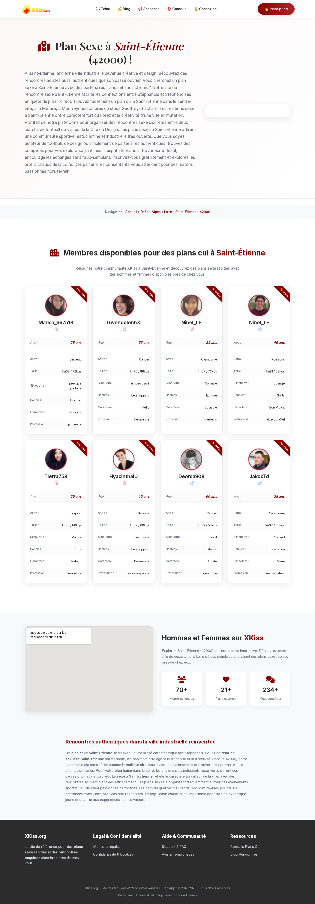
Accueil (131, 212)
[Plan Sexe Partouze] (191, 483)
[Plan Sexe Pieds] (56, 483)
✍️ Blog (124, 9)
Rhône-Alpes (150, 212)
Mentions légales (106, 846)
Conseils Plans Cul (245, 846)
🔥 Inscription (276, 9)
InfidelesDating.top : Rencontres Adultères (166, 895)
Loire (168, 212)
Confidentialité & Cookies (113, 854)
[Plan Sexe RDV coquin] (123, 483)
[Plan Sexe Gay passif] (56, 329)
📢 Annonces (148, 9)
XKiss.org (91, 888)
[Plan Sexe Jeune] (123, 329)
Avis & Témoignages (178, 854)
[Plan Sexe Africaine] (259, 329)
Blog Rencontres (244, 854)
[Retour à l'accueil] (37, 9)
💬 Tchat (103, 9)
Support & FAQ (174, 846)
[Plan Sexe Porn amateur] (191, 329)
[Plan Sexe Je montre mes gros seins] (259, 483)
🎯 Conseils (176, 9)
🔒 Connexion (205, 9)
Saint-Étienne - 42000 (193, 212)
